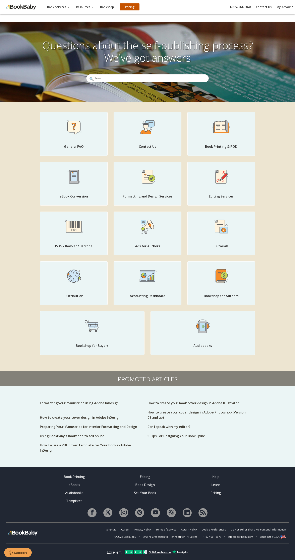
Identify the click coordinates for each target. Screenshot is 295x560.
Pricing (216, 493)
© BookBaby (125, 537)
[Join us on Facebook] (92, 512)
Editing (145, 476)
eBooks (74, 485)
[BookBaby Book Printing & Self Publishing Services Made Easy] (23, 533)
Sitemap (111, 529)
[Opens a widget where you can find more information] (18, 553)
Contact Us (264, 7)
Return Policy (189, 529)
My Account (285, 7)
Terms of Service (166, 529)
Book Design (145, 485)
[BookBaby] (23, 6)
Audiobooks (74, 493)
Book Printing (74, 476)
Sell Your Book (145, 493)
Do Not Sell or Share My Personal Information (258, 529)
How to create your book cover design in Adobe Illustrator (193, 403)
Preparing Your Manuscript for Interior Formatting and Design (88, 427)
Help (215, 476)
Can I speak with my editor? (169, 427)
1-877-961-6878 (240, 7)
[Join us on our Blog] (171, 512)
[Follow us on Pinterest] (139, 512)
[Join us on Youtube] (155, 512)
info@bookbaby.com (240, 537)
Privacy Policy (142, 529)
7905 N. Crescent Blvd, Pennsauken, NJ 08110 (170, 537)
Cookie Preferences (214, 529)
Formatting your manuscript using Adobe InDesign (79, 403)
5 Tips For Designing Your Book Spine (176, 436)
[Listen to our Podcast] (203, 512)
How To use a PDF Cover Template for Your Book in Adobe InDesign (85, 448)
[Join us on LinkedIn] (187, 512)
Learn (215, 485)
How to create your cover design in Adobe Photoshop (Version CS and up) (197, 415)
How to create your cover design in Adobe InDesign (80, 417)
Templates (74, 501)
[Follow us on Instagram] (123, 512)
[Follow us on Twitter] (107, 512)
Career (125, 529)
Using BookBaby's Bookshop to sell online (72, 436)
